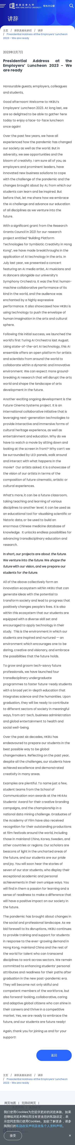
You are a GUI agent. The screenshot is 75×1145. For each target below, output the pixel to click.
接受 (13, 1135)
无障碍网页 (29, 1103)
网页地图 (10, 1103)
